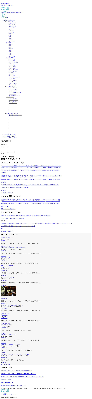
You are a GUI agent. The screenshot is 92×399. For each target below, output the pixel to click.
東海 (10, 50)
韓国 (10, 38)
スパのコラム (9, 134)
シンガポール (12, 26)
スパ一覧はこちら (5, 364)
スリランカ (12, 41)
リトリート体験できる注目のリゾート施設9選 (12, 218)
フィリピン (12, 27)
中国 (10, 35)
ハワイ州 (11, 74)
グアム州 (11, 63)
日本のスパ (9, 42)
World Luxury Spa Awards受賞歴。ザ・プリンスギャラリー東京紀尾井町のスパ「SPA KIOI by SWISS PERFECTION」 (30, 170)
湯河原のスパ (4, 298)
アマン (2, 323)
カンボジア (12, 24)
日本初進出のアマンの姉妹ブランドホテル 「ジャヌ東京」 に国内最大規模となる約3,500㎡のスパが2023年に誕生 (30, 203)
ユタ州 (11, 81)
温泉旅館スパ (10, 265)
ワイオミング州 (13, 83)
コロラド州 (12, 65)
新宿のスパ (3, 337)
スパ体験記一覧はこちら (7, 192)
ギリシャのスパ (13, 91)
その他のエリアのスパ (12, 113)
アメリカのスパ (10, 57)
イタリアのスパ (13, 88)
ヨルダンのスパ (13, 103)
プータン (11, 30)
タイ (10, 29)
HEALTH (3, 220)
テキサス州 (12, 68)
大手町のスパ (4, 260)
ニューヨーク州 (13, 71)
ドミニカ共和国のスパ (15, 92)
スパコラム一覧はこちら (7, 231)
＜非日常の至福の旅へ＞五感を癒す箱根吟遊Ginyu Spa (14, 187)
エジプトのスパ (13, 98)
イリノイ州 (12, 60)
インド (11, 39)
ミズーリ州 (12, 78)
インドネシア (12, 23)
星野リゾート (4, 265)
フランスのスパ (13, 89)
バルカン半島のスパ (14, 95)
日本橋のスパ (4, 357)
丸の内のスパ (4, 308)
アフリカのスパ (10, 97)
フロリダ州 (12, 75)
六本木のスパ (4, 347)
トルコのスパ (12, 94)
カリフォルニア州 (13, 62)
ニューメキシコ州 (13, 69)
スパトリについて (10, 137)
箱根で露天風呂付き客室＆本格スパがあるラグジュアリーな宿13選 (18, 226)
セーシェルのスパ (13, 100)
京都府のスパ (4, 318)
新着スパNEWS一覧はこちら (8, 209)
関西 (10, 51)
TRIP (2, 228)
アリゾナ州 (12, 59)
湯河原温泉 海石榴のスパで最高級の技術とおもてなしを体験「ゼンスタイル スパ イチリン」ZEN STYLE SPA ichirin (30, 179)
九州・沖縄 (12, 56)
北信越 (11, 48)
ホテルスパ (8, 246)
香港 (10, 36)
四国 (10, 54)
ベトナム (11, 32)
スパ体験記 (3, 172)
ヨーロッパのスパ (11, 86)
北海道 (11, 44)
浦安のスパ (3, 240)
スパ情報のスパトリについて (8, 394)
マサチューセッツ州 (14, 77)
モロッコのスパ (13, 101)
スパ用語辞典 (9, 136)
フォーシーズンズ (5, 313)
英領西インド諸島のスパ (15, 115)
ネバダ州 (11, 72)
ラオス (11, 33)
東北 (10, 45)
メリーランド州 (13, 80)
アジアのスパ (9, 21)
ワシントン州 (12, 85)
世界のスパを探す (9, 20)
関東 (10, 47)
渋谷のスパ (3, 250)
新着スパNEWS (4, 206)
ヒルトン (3, 246)
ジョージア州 (12, 66)
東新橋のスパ (4, 270)
